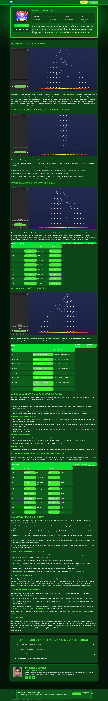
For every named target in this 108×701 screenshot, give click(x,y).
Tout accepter (77, 693)
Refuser (86, 693)
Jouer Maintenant (22, 25)
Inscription (93, 2)
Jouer (84, 2)
